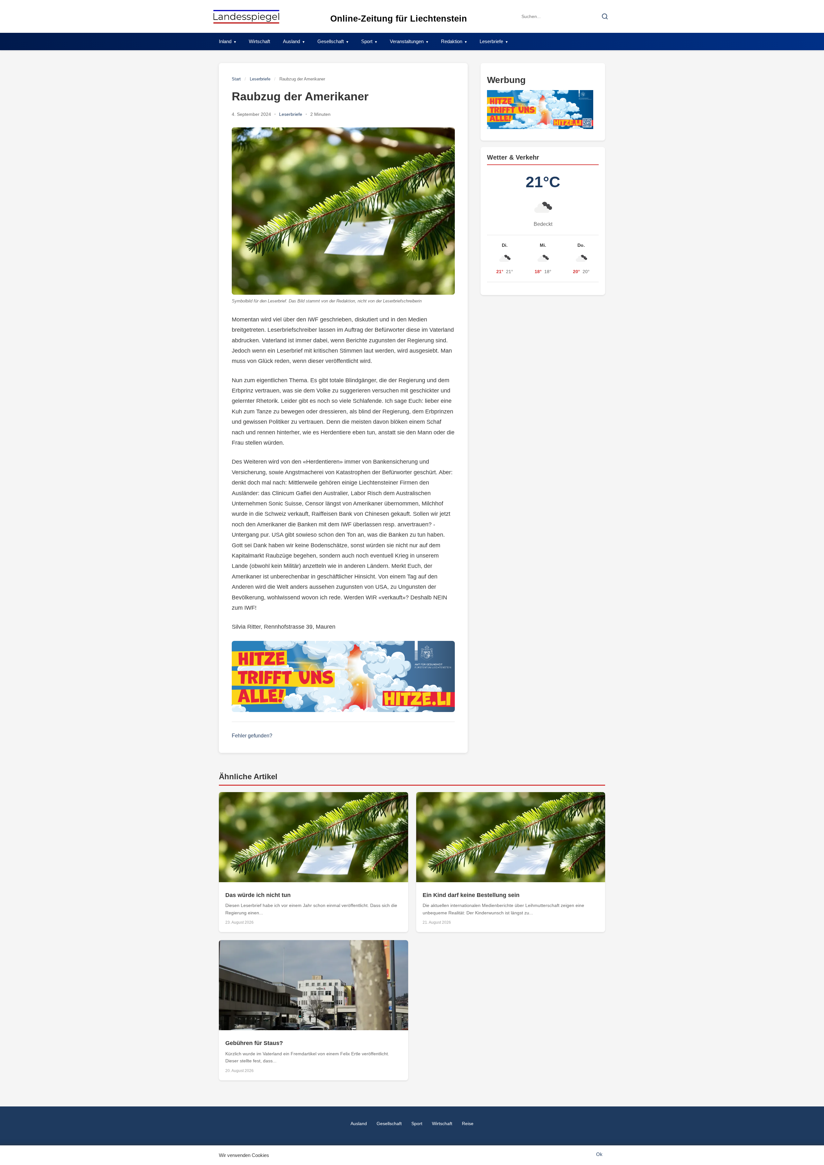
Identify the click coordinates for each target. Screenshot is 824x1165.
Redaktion (451, 41)
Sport (366, 41)
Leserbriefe (491, 41)
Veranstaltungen (407, 41)
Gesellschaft (330, 41)
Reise (467, 1123)
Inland (225, 41)
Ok (599, 1154)
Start (236, 79)
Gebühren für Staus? (254, 1043)
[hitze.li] (343, 676)
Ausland (291, 41)
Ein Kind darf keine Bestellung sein (471, 895)
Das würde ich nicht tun (258, 895)
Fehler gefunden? (252, 735)
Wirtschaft (259, 41)
